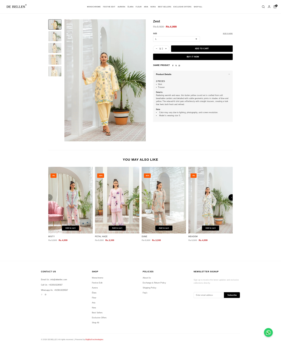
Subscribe (232, 295)
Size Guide (228, 33)
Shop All (198, 7)
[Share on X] (176, 65)
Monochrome (94, 7)
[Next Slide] (231, 197)
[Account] (269, 6)
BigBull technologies (94, 340)
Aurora (121, 7)
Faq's (145, 293)
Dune (144, 236)
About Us (147, 278)
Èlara (130, 7)
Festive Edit (109, 7)
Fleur (139, 7)
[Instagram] (45, 294)
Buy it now (193, 57)
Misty (51, 236)
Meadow (193, 236)
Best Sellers (164, 7)
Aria (146, 7)
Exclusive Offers (182, 7)
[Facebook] (41, 294)
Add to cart (202, 48)
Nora (153, 7)
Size (155, 34)
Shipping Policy (149, 288)
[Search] (263, 6)
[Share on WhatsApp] (179, 65)
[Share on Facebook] (173, 65)
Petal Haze (101, 236)
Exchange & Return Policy (154, 283)
